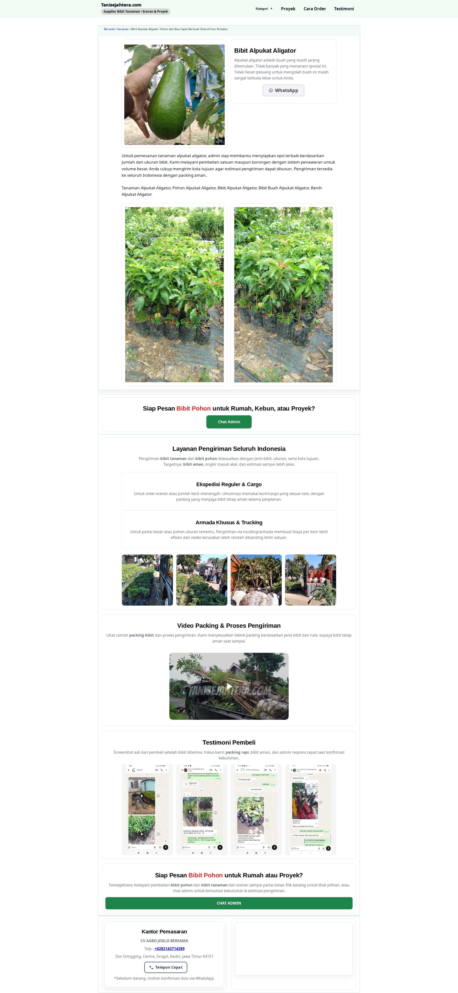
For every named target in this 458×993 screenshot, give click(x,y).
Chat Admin (229, 421)
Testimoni (344, 8)
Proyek (288, 8)
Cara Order (315, 8)
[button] (283, 90)
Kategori (264, 8)
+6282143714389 (170, 948)
